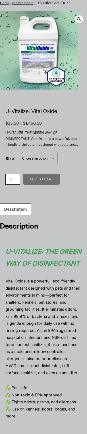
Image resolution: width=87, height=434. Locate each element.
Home (4, 3)
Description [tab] (15, 209)
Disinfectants (22, 3)
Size (10, 158)
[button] (79, 19)
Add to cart (41, 179)
